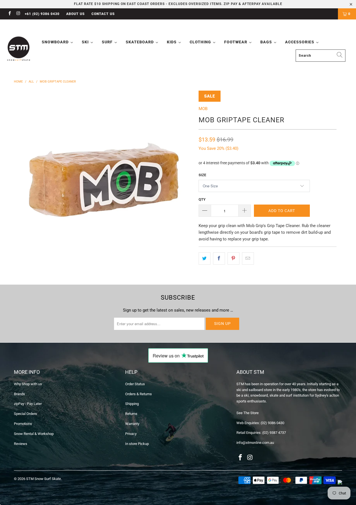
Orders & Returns (138, 394)
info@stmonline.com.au (255, 443)
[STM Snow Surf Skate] (19, 49)
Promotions (23, 424)
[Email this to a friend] (248, 258)
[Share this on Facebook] (219, 258)
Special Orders (25, 414)
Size (202, 175)
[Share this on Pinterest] (233, 258)
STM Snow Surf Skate (43, 479)
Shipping (132, 404)
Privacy (131, 434)
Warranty (132, 424)
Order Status (135, 384)
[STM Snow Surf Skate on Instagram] (18, 14)
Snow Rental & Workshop (34, 434)
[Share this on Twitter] (205, 258)
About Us (75, 14)
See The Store (247, 413)
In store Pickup (137, 444)
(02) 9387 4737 (274, 433)
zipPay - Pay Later (28, 404)
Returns (131, 414)
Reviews (20, 444)
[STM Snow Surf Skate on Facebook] (9, 14)
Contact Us (103, 14)
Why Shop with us (28, 384)
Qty (202, 199)
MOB (203, 108)
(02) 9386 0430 (272, 423)
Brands (19, 394)
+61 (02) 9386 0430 (42, 14)
